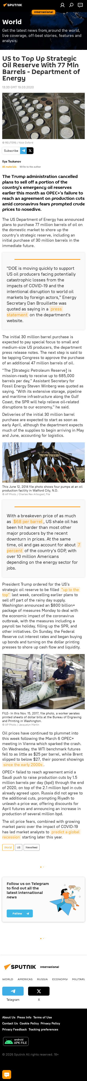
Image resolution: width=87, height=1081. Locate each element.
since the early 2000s (22, 764)
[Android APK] (16, 1042)
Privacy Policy (50, 1023)
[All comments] (6, 1074)
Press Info (24, 1017)
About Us (8, 1017)
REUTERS (10, 142)
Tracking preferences (43, 1029)
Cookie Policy (29, 1023)
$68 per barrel (27, 521)
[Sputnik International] (13, 7)
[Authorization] (62, 4)
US (18, 847)
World (8, 847)
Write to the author (30, 166)
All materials (9, 166)
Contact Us (10, 1023)
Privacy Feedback (14, 1029)
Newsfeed (31, 847)
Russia (42, 979)
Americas (25, 979)
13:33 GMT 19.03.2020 (18, 87)
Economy (60, 979)
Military (79, 979)
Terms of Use (42, 1017)
